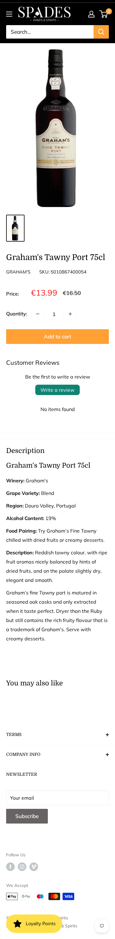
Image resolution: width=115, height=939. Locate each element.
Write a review (57, 390)
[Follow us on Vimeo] (33, 866)
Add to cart (57, 336)
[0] (104, 14)
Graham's (18, 272)
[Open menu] (9, 14)
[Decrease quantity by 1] (37, 313)
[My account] (91, 14)
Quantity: (16, 314)
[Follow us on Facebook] (10, 866)
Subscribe (27, 816)
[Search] (101, 32)
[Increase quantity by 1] (70, 313)
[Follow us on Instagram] (22, 866)
